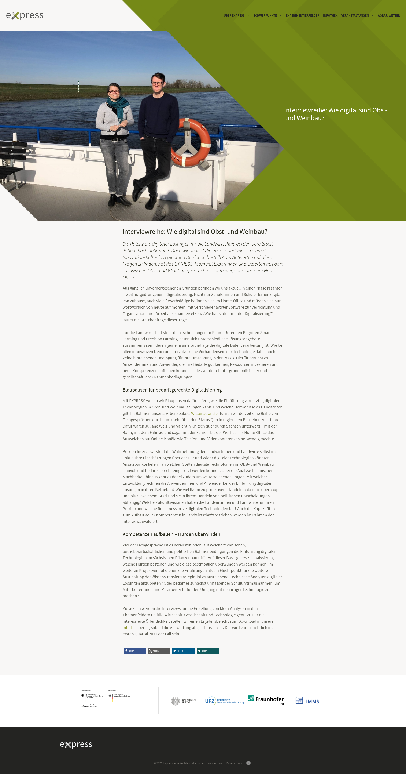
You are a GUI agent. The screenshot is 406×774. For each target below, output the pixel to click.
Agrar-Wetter (389, 15)
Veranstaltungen (355, 15)
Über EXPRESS (234, 15)
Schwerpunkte (265, 15)
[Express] (25, 16)
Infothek (330, 15)
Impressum (214, 763)
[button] (135, 651)
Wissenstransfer (205, 413)
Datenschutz (234, 763)
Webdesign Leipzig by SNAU (248, 763)
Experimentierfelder (302, 15)
